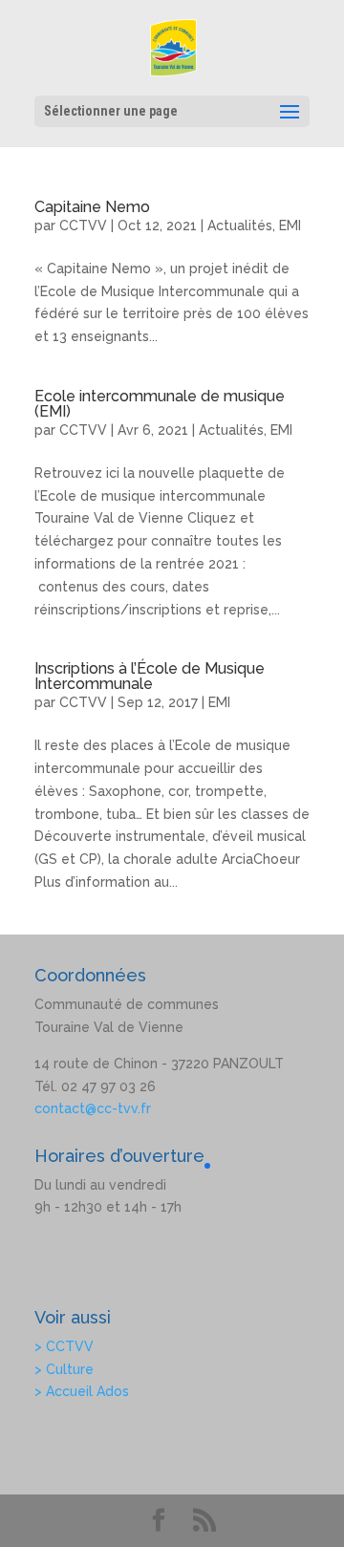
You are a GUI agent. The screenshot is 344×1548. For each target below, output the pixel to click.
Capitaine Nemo (92, 207)
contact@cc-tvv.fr (92, 1108)
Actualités (239, 225)
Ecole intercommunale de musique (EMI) (159, 403)
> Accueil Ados (81, 1391)
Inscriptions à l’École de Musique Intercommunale (149, 676)
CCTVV (83, 225)
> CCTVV (64, 1346)
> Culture (64, 1369)
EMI (290, 225)
